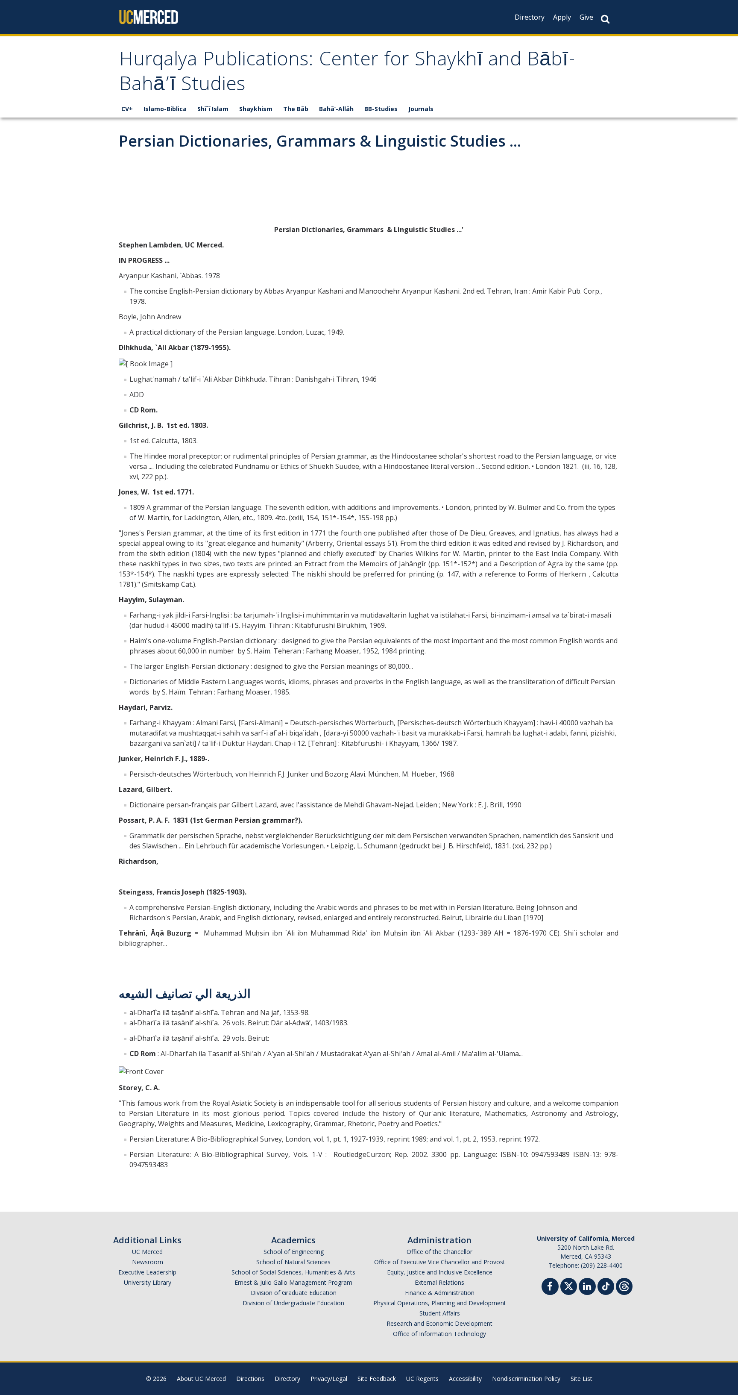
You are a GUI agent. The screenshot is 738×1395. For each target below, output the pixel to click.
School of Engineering (294, 1252)
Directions (250, 1378)
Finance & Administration (439, 1293)
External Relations (439, 1282)
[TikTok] (606, 1285)
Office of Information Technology (439, 1334)
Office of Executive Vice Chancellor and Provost (439, 1262)
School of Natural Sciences (293, 1262)
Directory (530, 17)
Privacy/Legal (328, 1378)
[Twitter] (569, 1285)
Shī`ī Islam (212, 109)
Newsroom (147, 1262)
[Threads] (624, 1285)
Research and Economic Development (439, 1323)
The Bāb (295, 109)
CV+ (127, 109)
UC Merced (147, 1252)
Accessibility (465, 1378)
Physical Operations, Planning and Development (439, 1303)
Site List (581, 1378)
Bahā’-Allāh (336, 109)
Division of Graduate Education (294, 1293)
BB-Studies (381, 109)
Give (586, 17)
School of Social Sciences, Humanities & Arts (293, 1272)
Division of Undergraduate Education (293, 1303)
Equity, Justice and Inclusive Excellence (439, 1272)
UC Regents (422, 1378)
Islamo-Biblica (165, 109)
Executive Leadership (147, 1272)
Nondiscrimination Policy (526, 1378)
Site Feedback (376, 1378)
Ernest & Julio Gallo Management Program (293, 1282)
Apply (562, 17)
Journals (420, 109)
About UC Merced (201, 1378)
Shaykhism (255, 109)
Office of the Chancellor (439, 1252)
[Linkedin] (587, 1287)
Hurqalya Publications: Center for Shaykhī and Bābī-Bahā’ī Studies (347, 74)
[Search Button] (605, 19)
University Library (147, 1282)
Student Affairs (439, 1313)
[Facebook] (550, 1287)
